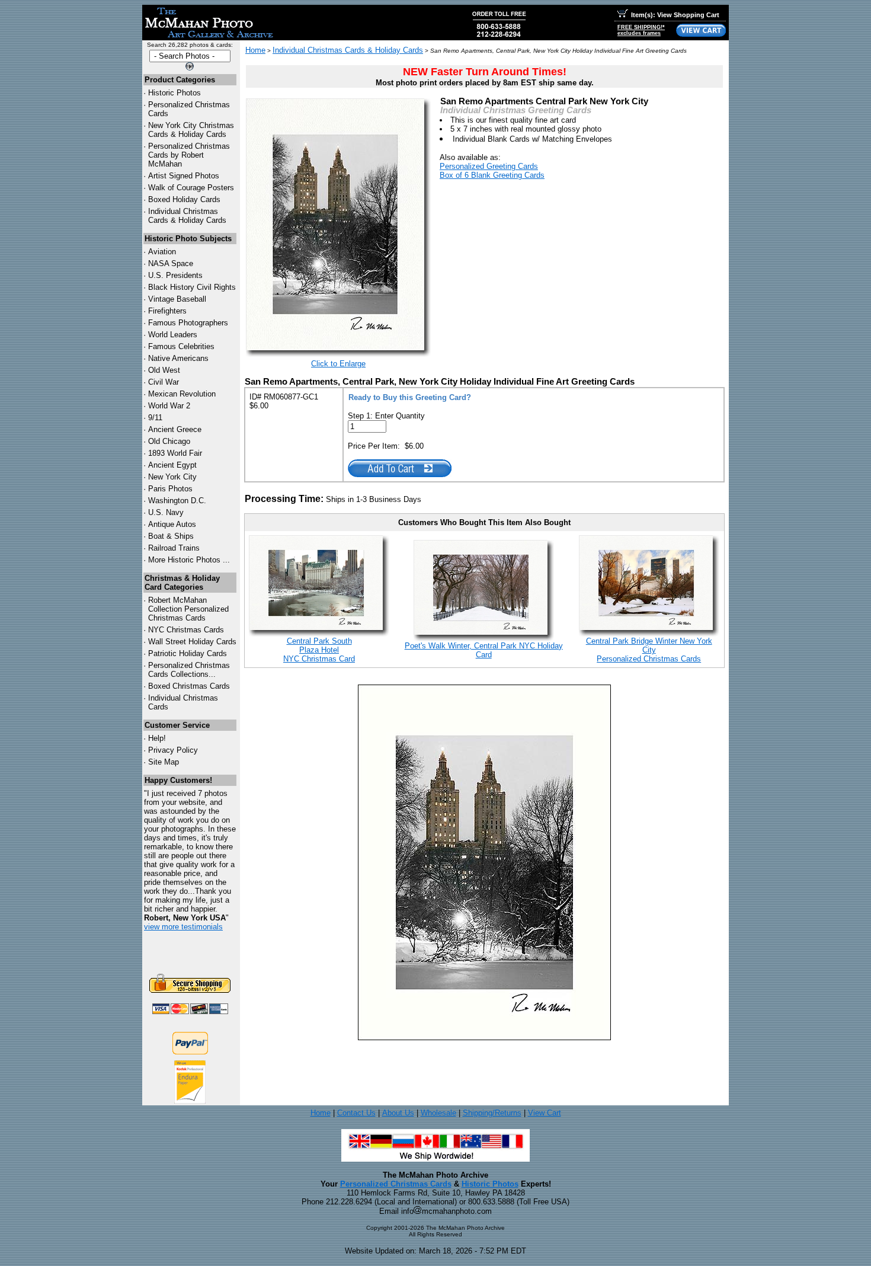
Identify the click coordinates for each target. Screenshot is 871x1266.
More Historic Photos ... (189, 559)
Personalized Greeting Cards (489, 166)
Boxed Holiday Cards (184, 199)
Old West (164, 370)
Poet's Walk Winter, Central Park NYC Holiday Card (484, 650)
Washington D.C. (177, 500)
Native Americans (178, 358)
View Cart (544, 1112)
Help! (157, 738)
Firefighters (167, 310)
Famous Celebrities (181, 346)
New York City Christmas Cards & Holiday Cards (191, 130)
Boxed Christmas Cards (189, 686)
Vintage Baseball (177, 299)
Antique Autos (172, 524)
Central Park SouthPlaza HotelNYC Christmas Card (319, 650)
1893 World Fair (175, 453)
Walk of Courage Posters (191, 187)
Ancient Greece (174, 429)
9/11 (155, 417)
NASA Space (170, 263)
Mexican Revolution (182, 393)
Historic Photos (174, 92)
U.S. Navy (166, 512)
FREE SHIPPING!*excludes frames (641, 30)
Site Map (163, 761)
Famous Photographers (188, 322)
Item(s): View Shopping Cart (675, 14)
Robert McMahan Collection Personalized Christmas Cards (188, 609)
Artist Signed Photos (183, 175)
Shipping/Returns (492, 1112)
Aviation (162, 251)
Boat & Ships (171, 536)
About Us (398, 1112)
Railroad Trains (174, 548)
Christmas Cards (186, 629)
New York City (172, 476)
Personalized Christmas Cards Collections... (189, 670)
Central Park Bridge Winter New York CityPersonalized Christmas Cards (649, 650)
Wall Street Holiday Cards (192, 641)
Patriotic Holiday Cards (187, 653)
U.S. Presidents (175, 275)
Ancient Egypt (172, 465)
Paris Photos (170, 488)
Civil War (163, 382)
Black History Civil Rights (192, 287)
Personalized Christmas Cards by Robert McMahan (189, 155)
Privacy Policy (173, 750)
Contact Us (356, 1112)
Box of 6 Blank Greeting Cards (492, 175)
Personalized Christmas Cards (395, 1183)
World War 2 (169, 405)
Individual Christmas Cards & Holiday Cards (187, 216)
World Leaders (172, 334)
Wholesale (438, 1112)
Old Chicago (169, 441)
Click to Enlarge (338, 363)
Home (255, 50)
